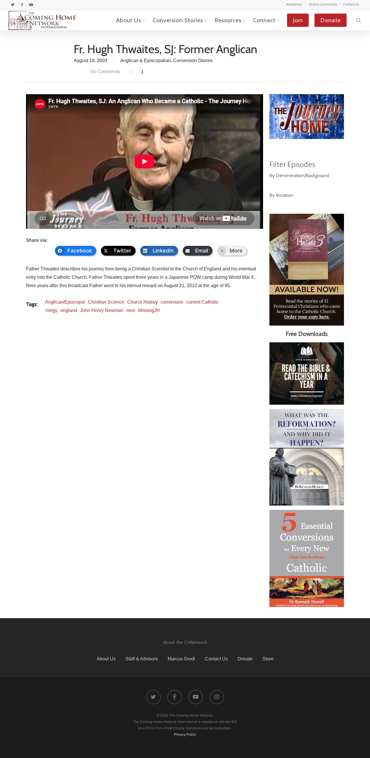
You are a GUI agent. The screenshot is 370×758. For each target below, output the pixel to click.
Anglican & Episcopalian (145, 60)
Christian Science (106, 302)
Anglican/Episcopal (65, 302)
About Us (106, 658)
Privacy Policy (185, 735)
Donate (245, 658)
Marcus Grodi (181, 658)
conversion (172, 302)
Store (267, 658)
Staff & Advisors (141, 658)
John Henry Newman (101, 310)
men (130, 310)
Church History (142, 302)
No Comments (104, 71)
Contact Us (216, 658)
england (68, 310)
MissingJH (149, 310)
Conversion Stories (192, 60)
